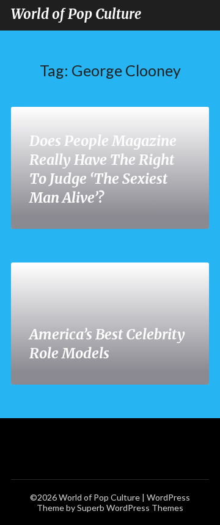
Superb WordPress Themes (130, 507)
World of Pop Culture (76, 14)
